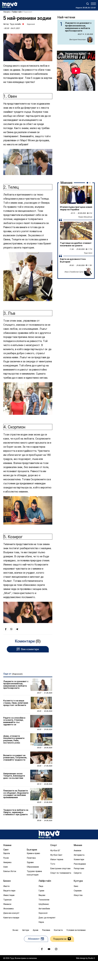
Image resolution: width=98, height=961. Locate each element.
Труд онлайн (15, 24)
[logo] (9, 5)
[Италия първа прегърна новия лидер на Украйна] (76, 195)
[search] (87, 3)
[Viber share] (11, 629)
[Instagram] (56, 949)
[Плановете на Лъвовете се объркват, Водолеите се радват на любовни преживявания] (41, 794)
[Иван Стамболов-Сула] (88, 272)
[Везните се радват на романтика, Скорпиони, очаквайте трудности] (41, 758)
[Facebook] (42, 949)
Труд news (88, 253)
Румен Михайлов (85, 217)
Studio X (91, 958)
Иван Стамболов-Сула (73, 272)
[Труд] (49, 834)
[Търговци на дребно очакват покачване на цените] (76, 231)
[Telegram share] (17, 629)
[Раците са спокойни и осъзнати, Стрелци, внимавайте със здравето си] (41, 721)
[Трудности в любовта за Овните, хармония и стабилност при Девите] (41, 812)
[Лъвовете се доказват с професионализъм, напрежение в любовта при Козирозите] (41, 685)
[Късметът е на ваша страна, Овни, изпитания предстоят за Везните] (41, 703)
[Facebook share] (5, 629)
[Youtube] (49, 949)
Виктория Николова (77, 39)
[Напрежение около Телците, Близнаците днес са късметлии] (41, 776)
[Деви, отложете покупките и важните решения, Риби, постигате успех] (41, 739)
